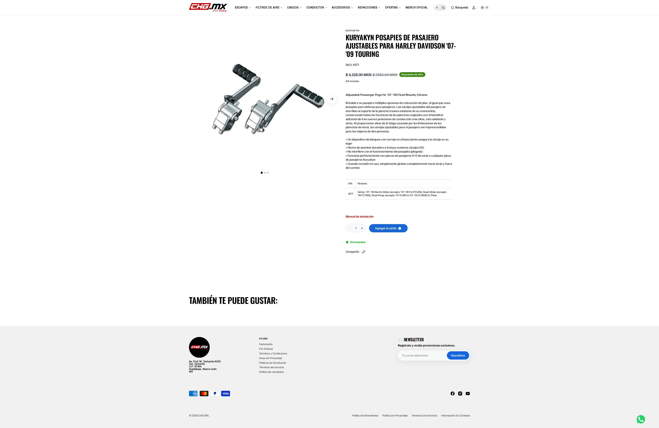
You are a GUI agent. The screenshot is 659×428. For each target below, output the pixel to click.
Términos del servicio (271, 367)
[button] (459, 7)
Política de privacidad (394, 415)
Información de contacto (455, 415)
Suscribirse (458, 355)
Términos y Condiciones (273, 353)
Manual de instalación (360, 216)
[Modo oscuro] (440, 7)
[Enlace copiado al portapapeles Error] (364, 252)
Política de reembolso (271, 372)
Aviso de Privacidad (270, 358)
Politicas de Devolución (272, 362)
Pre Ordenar (266, 348)
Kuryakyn (352, 30)
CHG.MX (203, 415)
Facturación (266, 344)
